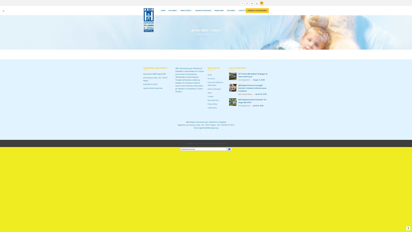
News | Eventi (186, 11)
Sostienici (231, 11)
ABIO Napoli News (245, 94)
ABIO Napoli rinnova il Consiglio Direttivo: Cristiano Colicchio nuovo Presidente (252, 88)
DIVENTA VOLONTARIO (257, 10)
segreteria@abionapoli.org (152, 88)
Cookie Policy (212, 108)
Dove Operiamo (213, 100)
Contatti (242, 11)
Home (163, 11)
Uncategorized (244, 80)
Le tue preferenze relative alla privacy (211, 149)
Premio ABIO (219, 11)
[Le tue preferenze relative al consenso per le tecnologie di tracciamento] (408, 228)
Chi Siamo (172, 11)
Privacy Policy (212, 104)
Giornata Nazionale (203, 11)
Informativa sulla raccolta (188, 149)
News (210, 93)
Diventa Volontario (214, 89)
